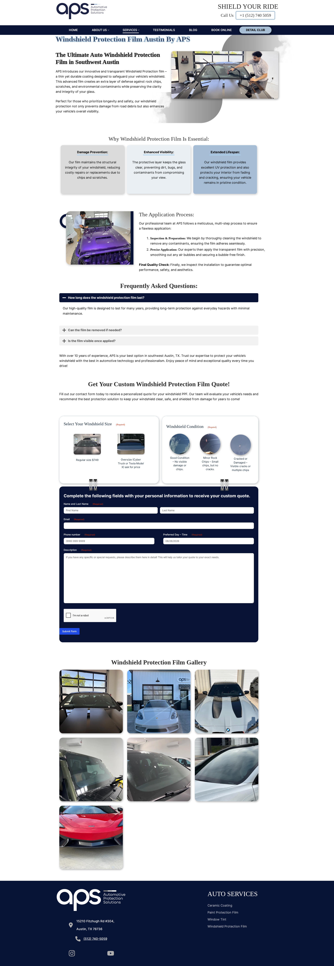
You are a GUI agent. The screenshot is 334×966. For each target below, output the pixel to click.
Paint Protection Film (223, 912)
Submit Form (69, 631)
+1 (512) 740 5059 (255, 15)
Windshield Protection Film (227, 926)
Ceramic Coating (220, 905)
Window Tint (217, 919)
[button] (91, 701)
